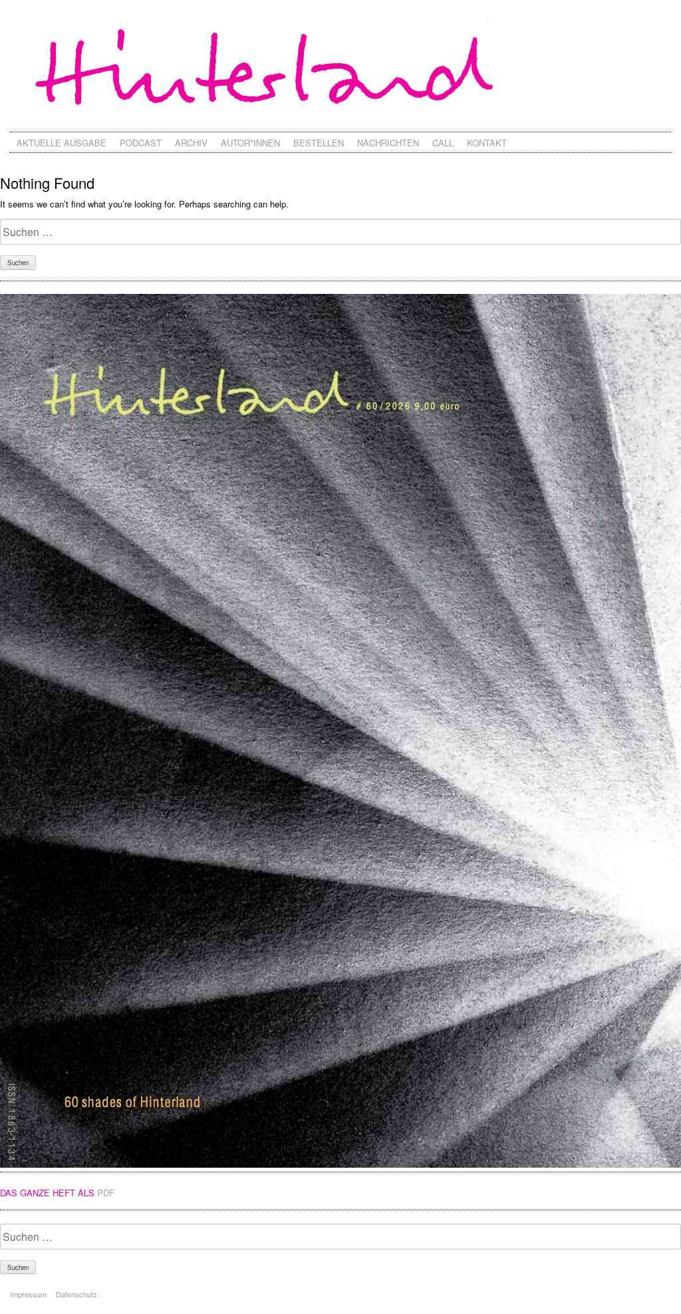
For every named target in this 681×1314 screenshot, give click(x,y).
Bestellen (318, 142)
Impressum (28, 1294)
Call (443, 142)
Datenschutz (76, 1294)
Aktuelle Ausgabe (61, 142)
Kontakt (487, 142)
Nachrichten (388, 142)
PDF (105, 1192)
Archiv (191, 142)
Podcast (141, 142)
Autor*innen (250, 142)
